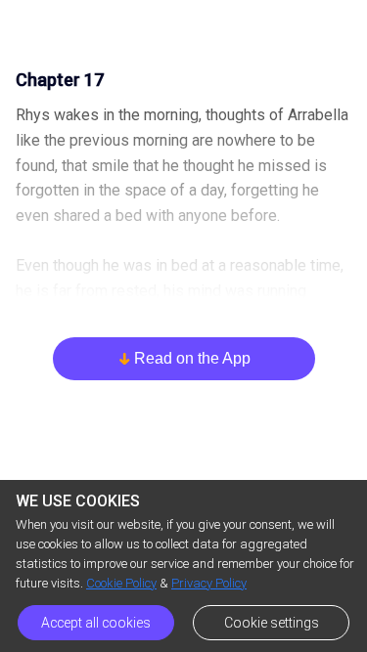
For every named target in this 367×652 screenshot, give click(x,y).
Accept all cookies (96, 622)
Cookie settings (271, 622)
